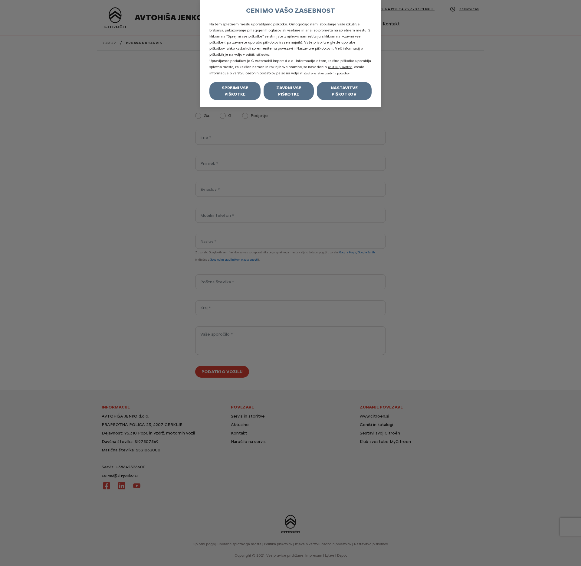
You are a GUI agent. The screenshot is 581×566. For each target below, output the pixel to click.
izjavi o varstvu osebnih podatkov (326, 73)
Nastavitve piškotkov (344, 91)
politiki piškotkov (257, 55)
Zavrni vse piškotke (288, 91)
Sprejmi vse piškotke (235, 91)
